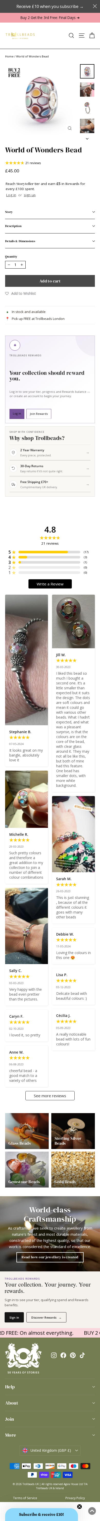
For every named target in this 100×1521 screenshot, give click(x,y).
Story (9, 212)
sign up (30, 195)
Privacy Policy (75, 1498)
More (10, 1435)
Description (13, 226)
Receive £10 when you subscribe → (50, 6)
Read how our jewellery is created (50, 1257)
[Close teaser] (79, 1506)
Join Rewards (39, 414)
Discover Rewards (46, 1317)
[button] (20, 293)
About (11, 1403)
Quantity (11, 256)
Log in (11, 195)
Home (9, 56)
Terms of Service (25, 1498)
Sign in (14, 1317)
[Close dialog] (95, 6)
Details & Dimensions (20, 241)
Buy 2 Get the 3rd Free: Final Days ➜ (50, 17)
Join (9, 1419)
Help (10, 1386)
